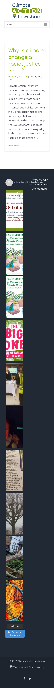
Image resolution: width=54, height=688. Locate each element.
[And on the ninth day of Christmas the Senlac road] (14, 514)
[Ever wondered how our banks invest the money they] (14, 297)
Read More (13, 145)
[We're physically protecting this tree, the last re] (14, 557)
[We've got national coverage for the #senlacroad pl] (14, 470)
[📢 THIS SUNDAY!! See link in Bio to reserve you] (14, 254)
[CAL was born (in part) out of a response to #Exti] (14, 340)
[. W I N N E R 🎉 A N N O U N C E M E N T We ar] (14, 600)
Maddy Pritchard (19, 76)
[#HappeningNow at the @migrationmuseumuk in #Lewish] (14, 384)
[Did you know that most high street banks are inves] (14, 210)
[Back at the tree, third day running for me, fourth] (14, 427)
